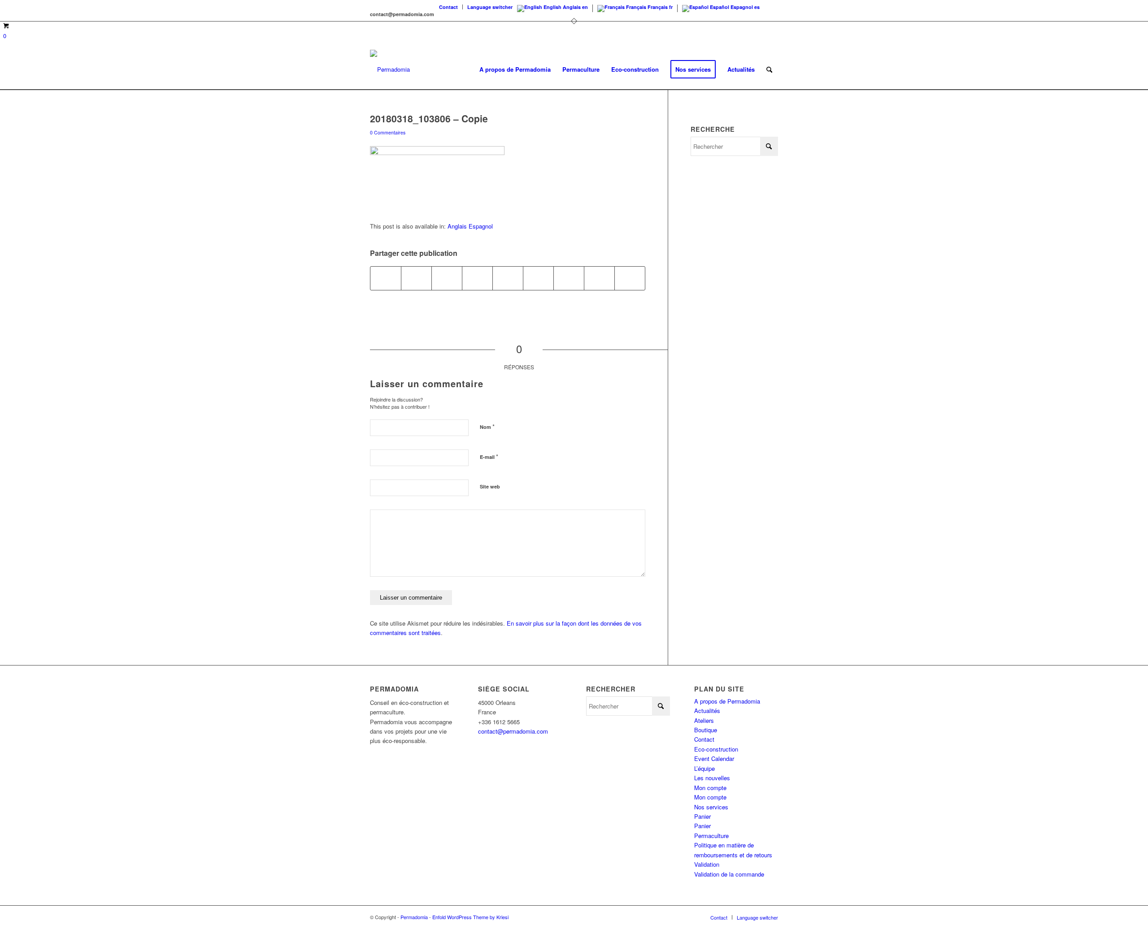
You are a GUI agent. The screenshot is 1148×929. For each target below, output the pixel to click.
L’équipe (704, 768)
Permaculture (711, 835)
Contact (448, 7)
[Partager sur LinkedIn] (508, 278)
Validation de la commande (729, 874)
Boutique (705, 730)
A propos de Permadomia (727, 701)
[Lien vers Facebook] (771, 6)
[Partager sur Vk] (569, 278)
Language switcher (490, 7)
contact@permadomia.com (513, 731)
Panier (702, 816)
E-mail (489, 456)
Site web (490, 486)
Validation (706, 864)
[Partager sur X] (416, 278)
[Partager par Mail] (630, 278)
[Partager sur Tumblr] (538, 278)
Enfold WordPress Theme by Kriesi (470, 916)
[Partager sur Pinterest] (477, 278)
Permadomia (414, 916)
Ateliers (704, 720)
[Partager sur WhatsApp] (447, 278)
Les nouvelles (712, 777)
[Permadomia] (390, 69)
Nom (487, 426)
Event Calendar (714, 758)
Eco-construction (716, 749)
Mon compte (710, 787)
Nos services (711, 807)
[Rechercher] (769, 69)
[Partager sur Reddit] (599, 278)
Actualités (707, 710)
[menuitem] (449, 6)
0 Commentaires (387, 132)
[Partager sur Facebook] (385, 278)
